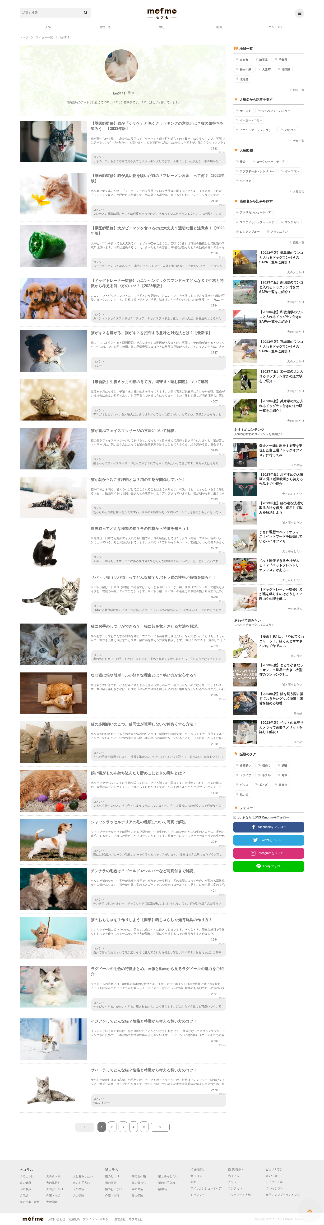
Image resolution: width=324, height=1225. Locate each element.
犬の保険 (78, 1195)
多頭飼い (245, 765)
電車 (284, 775)
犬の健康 (25, 1182)
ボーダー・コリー (251, 120)
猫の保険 (137, 1195)
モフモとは (136, 1219)
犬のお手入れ (81, 1182)
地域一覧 (298, 90)
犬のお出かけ (54, 1189)
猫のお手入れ (166, 1182)
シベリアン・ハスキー (276, 111)
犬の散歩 (25, 1189)
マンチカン (292, 222)
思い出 (244, 794)
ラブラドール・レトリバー (257, 171)
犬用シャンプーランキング (283, 1194)
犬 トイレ (196, 1175)
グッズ (244, 784)
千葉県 (283, 59)
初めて (266, 765)
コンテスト (276, 27)
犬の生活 (78, 1189)
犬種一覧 (298, 140)
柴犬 (242, 161)
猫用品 (162, 1189)
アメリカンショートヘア (255, 212)
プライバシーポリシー (97, 1219)
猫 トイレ (234, 1175)
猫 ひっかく (273, 1175)
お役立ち (105, 27)
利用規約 (74, 1219)
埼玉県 (263, 59)
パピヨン (290, 130)
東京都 (244, 59)
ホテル (266, 775)
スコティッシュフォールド (257, 222)
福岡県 (286, 69)
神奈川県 (245, 69)
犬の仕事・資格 (30, 1202)
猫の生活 (137, 1189)
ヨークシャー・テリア (270, 161)
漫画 (219, 27)
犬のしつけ (27, 1176)
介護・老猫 (112, 1195)
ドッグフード (199, 1194)
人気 (48, 27)
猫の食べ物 (139, 1176)
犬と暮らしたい (83, 1176)
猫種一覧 (298, 242)
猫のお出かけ (113, 1189)
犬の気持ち (53, 1182)
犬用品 (24, 1195)
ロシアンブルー (250, 231)
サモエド (245, 111)
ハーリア (245, 181)
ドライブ (245, 775)
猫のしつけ (112, 1176)
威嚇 (284, 765)
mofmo (162, 13)
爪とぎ (263, 784)
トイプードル (274, 1182)
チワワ (232, 1182)
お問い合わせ (56, 1219)
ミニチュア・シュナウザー (257, 130)
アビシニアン (279, 231)
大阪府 (266, 69)
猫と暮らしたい (168, 1176)
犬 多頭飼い (197, 1169)
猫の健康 (110, 1182)
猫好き (283, 784)
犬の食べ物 (53, 1176)
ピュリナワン (274, 1169)
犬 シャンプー (274, 1188)
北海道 (244, 79)
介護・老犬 (53, 1195)
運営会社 (120, 1219)
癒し (162, 27)
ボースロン (292, 171)
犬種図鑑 (298, 191)
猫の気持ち (139, 1182)
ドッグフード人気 (239, 1194)
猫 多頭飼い (235, 1169)
